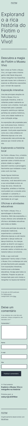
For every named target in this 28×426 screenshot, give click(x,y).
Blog (14, 296)
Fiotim (14, 3)
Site (2, 362)
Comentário (5, 323)
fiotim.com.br (7, 294)
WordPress (4, 419)
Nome (3, 342)
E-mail (3, 352)
